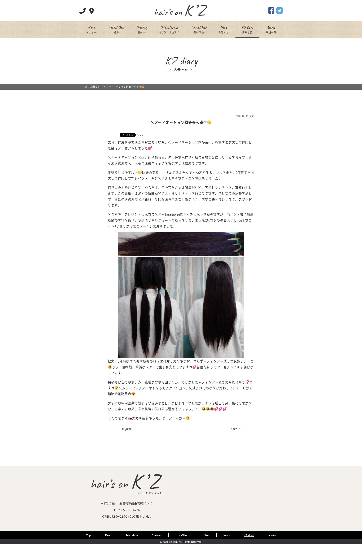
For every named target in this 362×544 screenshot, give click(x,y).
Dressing (156, 535)
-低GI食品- (198, 29)
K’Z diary (249, 535)
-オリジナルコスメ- (169, 29)
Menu (108, 535)
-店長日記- (247, 29)
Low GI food (183, 535)
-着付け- (141, 29)
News (227, 535)
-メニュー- (91, 29)
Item (206, 535)
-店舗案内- (271, 29)
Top (88, 535)
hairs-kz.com (170, 541)
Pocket (140, 135)
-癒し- (117, 29)
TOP (85, 86)
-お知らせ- (223, 29)
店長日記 (95, 86)
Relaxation (131, 535)
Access (272, 535)
